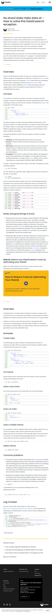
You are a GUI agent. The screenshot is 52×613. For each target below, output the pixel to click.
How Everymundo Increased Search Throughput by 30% (24, 553)
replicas (43, 103)
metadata (36, 248)
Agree (47, 610)
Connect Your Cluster (36, 8)
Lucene (28, 80)
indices (24, 85)
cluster (31, 158)
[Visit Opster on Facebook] (4, 604)
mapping (38, 459)
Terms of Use (27, 611)
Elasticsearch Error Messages (9, 588)
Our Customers (37, 573)
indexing (32, 250)
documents (33, 83)
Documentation (6, 582)
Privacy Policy (19, 611)
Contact (43, 2)
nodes (20, 226)
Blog (4, 584)
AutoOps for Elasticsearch (8, 571)
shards (42, 78)
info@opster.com (37, 575)
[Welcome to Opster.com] (44, 604)
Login (37, 2)
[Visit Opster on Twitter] (10, 604)
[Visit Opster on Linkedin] (7, 604)
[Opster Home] (6, 2)
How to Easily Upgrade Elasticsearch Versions (20, 547)
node (13, 244)
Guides (4, 586)
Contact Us (24, 596)
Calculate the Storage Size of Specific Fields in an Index (24, 550)
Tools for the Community (24, 571)
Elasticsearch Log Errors (7, 590)
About (35, 571)
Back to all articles (9, 557)
